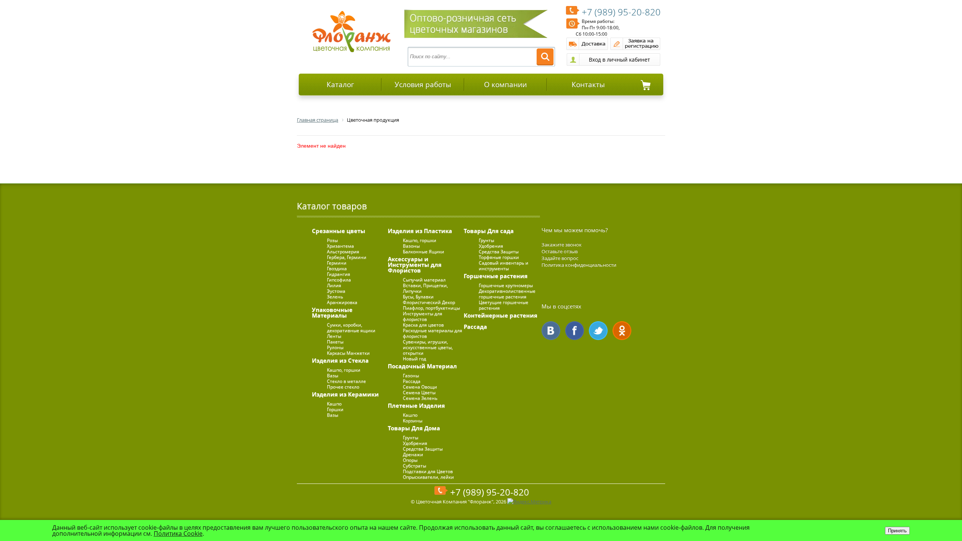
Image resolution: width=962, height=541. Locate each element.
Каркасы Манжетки (348, 353)
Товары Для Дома (414, 428)
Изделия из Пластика (420, 230)
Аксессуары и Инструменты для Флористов (415, 264)
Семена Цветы (419, 392)
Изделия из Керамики (345, 394)
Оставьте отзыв (560, 251)
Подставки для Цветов (428, 471)
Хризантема (340, 246)
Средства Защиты (423, 449)
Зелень (335, 296)
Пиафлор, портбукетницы (431, 308)
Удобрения (415, 443)
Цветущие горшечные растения (503, 305)
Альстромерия (343, 251)
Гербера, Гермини (346, 257)
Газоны (411, 375)
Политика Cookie (178, 533)
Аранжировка (342, 302)
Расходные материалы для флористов (432, 333)
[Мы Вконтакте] (551, 330)
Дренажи (413, 454)
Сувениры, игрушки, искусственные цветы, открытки (428, 347)
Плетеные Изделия (416, 405)
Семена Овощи (420, 387)
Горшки (335, 409)
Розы (332, 240)
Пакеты (335, 342)
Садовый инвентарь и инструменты (503, 265)
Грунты (410, 437)
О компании (505, 84)
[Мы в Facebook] (574, 330)
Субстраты (414, 465)
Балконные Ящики (423, 251)
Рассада (411, 381)
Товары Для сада (489, 230)
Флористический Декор (429, 302)
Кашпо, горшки (343, 370)
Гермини (336, 263)
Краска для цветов (423, 325)
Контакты (588, 84)
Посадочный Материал (422, 366)
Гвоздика (337, 268)
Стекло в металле (346, 381)
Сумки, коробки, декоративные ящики (351, 327)
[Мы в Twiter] (598, 330)
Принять (897, 530)
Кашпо (334, 404)
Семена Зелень (420, 398)
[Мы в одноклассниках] (622, 330)
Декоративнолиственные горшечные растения (507, 293)
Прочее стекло (343, 387)
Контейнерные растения (500, 315)
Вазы (332, 375)
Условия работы (423, 84)
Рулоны (335, 347)
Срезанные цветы (338, 230)
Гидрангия (338, 274)
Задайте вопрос (560, 258)
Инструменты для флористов (422, 316)
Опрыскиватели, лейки (428, 477)
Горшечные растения (496, 276)
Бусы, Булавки (418, 296)
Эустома (336, 291)
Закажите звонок (562, 244)
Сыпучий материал (424, 280)
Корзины (412, 420)
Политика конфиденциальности (579, 264)
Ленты (334, 336)
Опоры (410, 460)
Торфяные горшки (499, 257)
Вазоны (411, 246)
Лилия (334, 285)
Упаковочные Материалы (332, 312)
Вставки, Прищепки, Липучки (425, 288)
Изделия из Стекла (340, 360)
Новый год (414, 358)
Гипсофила (339, 280)
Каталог (340, 84)
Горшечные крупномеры (506, 285)
